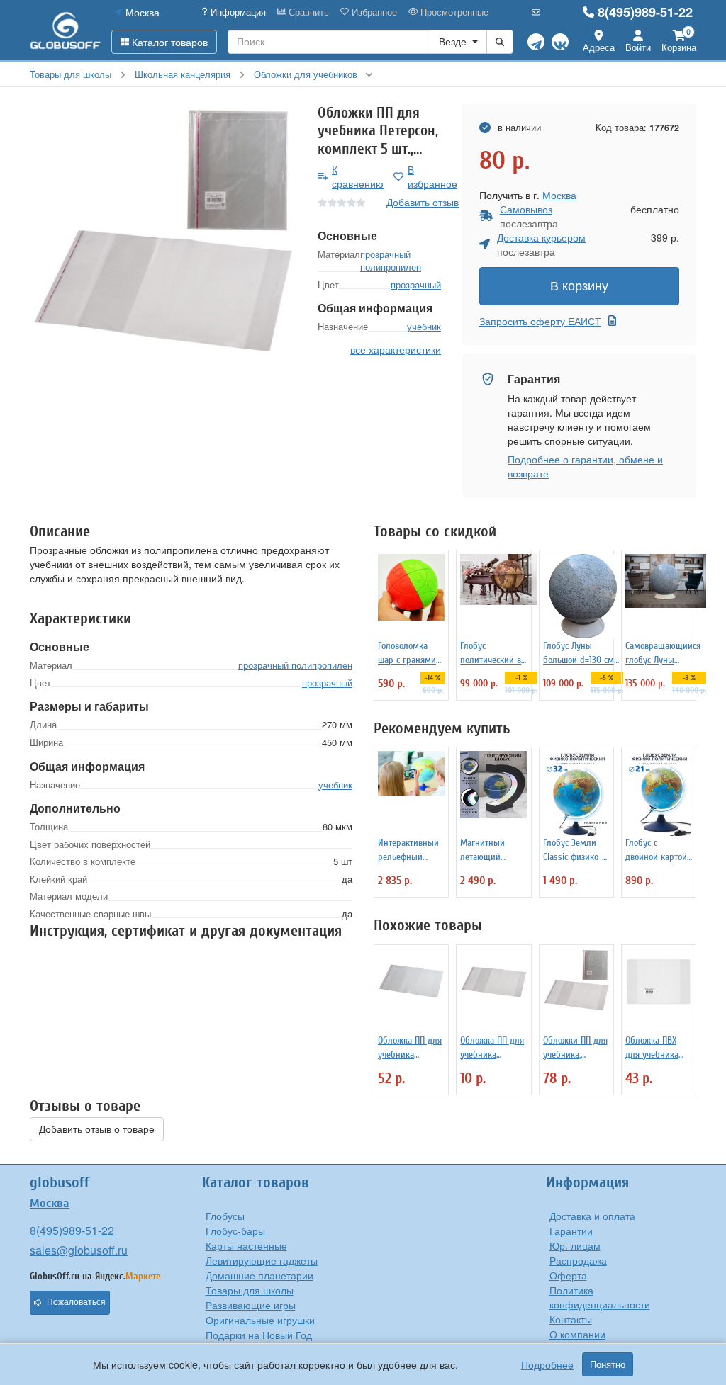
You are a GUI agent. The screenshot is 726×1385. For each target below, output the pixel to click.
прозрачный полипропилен (390, 260)
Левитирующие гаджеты (262, 1260)
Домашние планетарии (259, 1275)
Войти (638, 47)
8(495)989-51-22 (645, 12)
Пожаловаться (76, 1302)
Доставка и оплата (592, 1216)
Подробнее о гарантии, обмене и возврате (585, 466)
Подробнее (547, 1364)
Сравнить (307, 12)
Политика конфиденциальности (599, 1297)
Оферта (568, 1275)
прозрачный (416, 284)
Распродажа (578, 1260)
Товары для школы (250, 1290)
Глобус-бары (235, 1230)
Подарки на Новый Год (259, 1335)
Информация (237, 12)
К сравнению (358, 176)
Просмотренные (453, 12)
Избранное (373, 12)
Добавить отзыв (422, 202)
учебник (424, 326)
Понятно (607, 1364)
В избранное (432, 176)
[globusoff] (65, 30)
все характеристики (395, 349)
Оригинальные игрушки (260, 1320)
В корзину (579, 286)
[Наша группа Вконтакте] (560, 41)
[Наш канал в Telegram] (535, 41)
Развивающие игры (251, 1305)
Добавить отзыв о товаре (97, 1129)
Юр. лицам (575, 1245)
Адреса (599, 47)
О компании (577, 1334)
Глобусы (225, 1216)
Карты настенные (246, 1245)
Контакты (570, 1319)
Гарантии (571, 1230)
